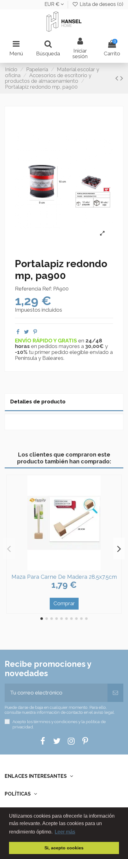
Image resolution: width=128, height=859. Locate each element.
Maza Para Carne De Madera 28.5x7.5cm (64, 576)
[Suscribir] (115, 693)
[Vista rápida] (69, 567)
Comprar (64, 603)
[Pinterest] (35, 332)
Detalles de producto (38, 402)
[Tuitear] (26, 332)
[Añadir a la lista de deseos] (58, 567)
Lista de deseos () (100, 4)
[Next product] (121, 78)
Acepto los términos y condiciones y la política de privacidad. (59, 724)
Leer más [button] (65, 831)
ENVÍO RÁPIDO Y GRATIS (46, 340)
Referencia (28, 289)
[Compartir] (18, 332)
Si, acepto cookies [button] (64, 847)
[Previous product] (117, 78)
